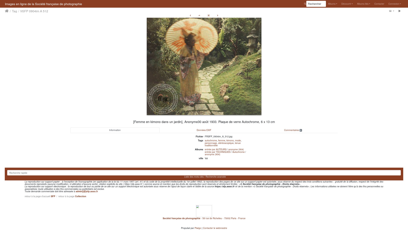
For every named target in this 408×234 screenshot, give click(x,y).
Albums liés (362, 3)
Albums (331, 3)
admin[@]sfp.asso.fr (87, 191)
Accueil (7, 11)
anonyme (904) (236, 149)
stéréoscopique (226, 143)
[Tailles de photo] (391, 10)
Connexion (393, 3)
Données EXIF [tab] (204, 130)
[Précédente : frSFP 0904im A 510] (190, 15)
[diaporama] (399, 10)
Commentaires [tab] (292, 130)
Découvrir (346, 3)
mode (238, 140)
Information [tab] (115, 130)
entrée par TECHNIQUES (217, 151)
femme (221, 140)
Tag (14, 11)
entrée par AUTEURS (215, 149)
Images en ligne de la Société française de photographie (43, 4)
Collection (80, 196)
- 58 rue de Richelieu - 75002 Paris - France (204, 218)
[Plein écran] (208, 15)
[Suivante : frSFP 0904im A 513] (217, 15)
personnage (211, 143)
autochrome (211, 140)
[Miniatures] (199, 15)
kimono (230, 140)
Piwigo (198, 228)
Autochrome (238, 151)
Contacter (379, 3)
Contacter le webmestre (215, 228)
